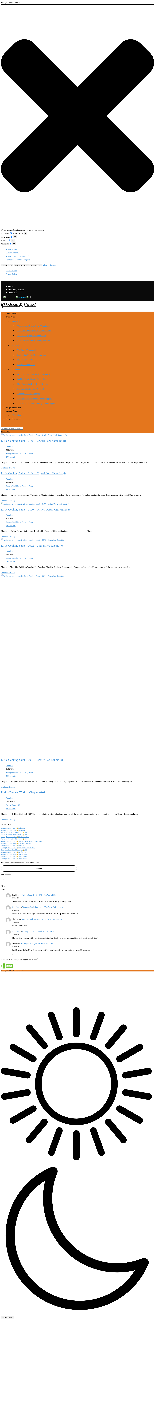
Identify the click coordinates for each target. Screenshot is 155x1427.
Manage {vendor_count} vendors (18, 256)
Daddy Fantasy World (14, 805)
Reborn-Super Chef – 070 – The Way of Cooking (41, 895)
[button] (77, 116)
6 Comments (11, 561)
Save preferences (35, 265)
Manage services (12, 252)
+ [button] (2, 879)
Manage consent (7, 1317)
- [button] (1, 879)
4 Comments (11, 457)
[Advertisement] (77, 989)
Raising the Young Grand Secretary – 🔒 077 (14, 850)
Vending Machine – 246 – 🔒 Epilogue (12, 845)
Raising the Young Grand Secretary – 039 (38, 931)
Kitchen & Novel (18, 305)
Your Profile (12, 292)
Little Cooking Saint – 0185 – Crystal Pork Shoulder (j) (33, 441)
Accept (4, 265)
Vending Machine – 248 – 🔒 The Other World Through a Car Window (21, 841)
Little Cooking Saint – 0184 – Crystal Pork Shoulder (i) (33, 473)
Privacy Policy (11, 274)
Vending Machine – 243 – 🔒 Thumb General (14, 854)
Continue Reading (8, 467)
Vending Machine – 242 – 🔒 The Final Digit (14, 856)
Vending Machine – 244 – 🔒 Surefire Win (13, 852)
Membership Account (16, 289)
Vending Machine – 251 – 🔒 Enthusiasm (13, 828)
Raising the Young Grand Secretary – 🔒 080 (14, 832)
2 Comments (11, 489)
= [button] (3, 879)
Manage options (12, 249)
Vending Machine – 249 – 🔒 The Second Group (15, 837)
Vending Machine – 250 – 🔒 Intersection (13, 830)
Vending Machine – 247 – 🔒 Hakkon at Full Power (16, 843)
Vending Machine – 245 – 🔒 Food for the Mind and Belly (18, 848)
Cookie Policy (11, 270)
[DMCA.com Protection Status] (7, 968)
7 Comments (11, 808)
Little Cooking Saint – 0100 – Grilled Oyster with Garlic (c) (36, 509)
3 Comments (11, 776)
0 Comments (11, 525)
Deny (11, 265)
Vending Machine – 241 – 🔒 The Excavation (14, 858)
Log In (10, 286)
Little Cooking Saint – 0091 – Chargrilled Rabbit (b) (32, 760)
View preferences (21, 265)
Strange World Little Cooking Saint (19, 453)
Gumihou (9, 446)
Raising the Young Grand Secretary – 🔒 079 (14, 834)
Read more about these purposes (18, 259)
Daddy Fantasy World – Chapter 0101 (23, 792)
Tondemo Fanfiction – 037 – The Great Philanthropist (42, 907)
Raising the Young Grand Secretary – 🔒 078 (14, 839)
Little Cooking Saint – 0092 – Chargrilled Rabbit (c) (32, 545)
